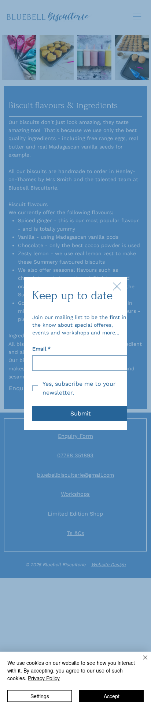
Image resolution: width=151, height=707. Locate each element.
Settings (39, 696)
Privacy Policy (44, 678)
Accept (111, 696)
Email (41, 349)
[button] (117, 286)
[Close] (141, 662)
